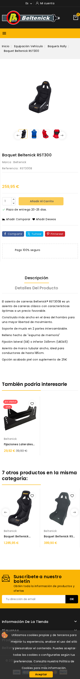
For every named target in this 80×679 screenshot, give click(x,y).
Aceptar (41, 674)
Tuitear (36, 234)
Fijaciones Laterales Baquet (18, 444)
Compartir (15, 234)
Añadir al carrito (41, 201)
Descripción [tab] (36, 278)
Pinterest (57, 234)
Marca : (7, 162)
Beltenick (19, 162)
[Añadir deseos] (32, 404)
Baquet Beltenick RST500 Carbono (16, 536)
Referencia (10, 168)
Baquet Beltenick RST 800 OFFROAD (59, 536)
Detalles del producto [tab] (36, 288)
